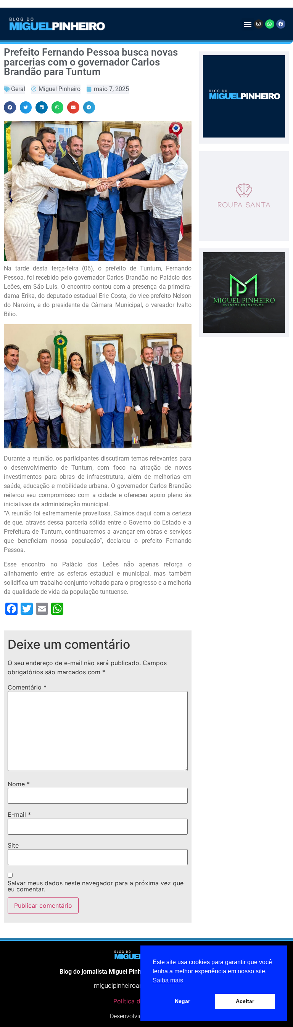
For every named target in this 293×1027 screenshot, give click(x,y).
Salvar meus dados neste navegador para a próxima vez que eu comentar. (96, 886)
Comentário (27, 687)
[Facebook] (280, 24)
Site (13, 845)
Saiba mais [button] (168, 980)
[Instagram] (258, 24)
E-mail (19, 814)
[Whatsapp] (269, 24)
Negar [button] (182, 1001)
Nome (19, 784)
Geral (18, 89)
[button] (247, 24)
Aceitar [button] (245, 1001)
